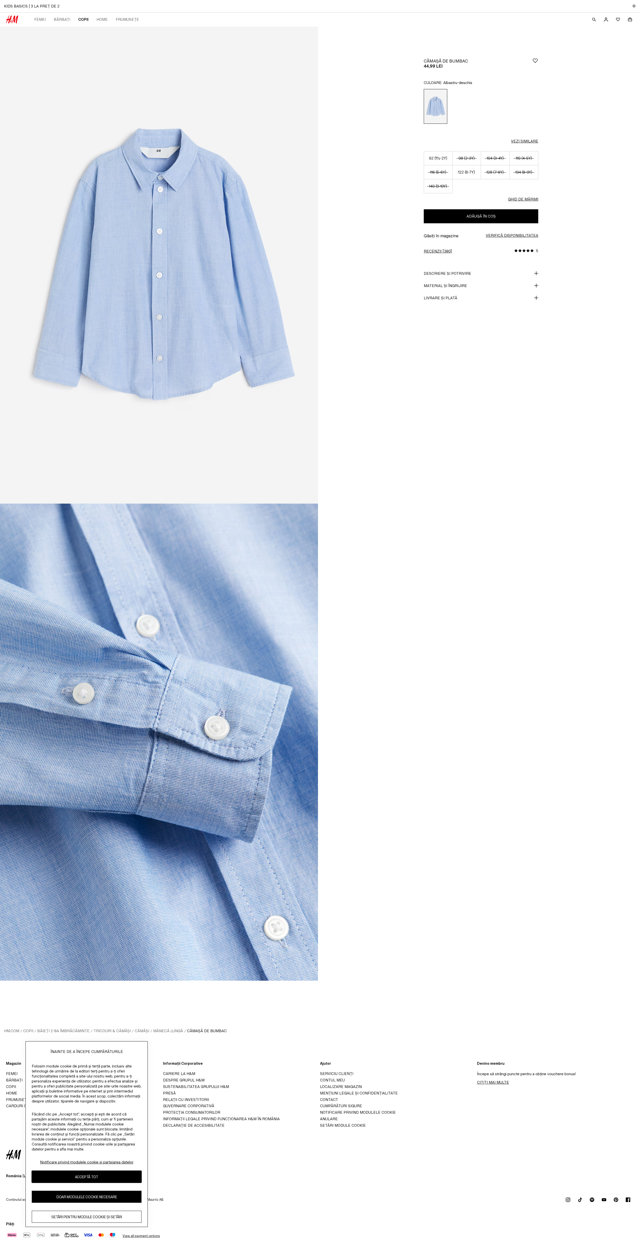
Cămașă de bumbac (207, 1031)
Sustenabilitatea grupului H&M (196, 1086)
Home (102, 19)
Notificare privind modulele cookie (358, 1112)
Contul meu (332, 1080)
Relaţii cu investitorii (186, 1099)
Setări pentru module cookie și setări (86, 1216)
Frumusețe (127, 19)
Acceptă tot (86, 1176)
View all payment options (141, 1236)
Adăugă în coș (481, 216)
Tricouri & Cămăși (112, 1031)
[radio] (435, 106)
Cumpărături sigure (341, 1106)
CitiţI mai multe (493, 1082)
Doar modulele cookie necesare (86, 1196)
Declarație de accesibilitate (193, 1125)
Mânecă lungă (168, 1031)
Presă (169, 1093)
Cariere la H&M (179, 1073)
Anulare (329, 1119)
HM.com (11, 1031)
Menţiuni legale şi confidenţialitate (359, 1093)
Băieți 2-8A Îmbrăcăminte (63, 1031)
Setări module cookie (343, 1125)
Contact (329, 1099)
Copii (83, 19)
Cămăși (142, 1031)
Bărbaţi (62, 19)
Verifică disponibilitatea (512, 235)
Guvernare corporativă (188, 1106)
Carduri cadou (21, 1106)
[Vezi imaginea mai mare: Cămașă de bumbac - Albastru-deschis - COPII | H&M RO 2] (159, 742)
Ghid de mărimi (523, 199)
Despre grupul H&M (183, 1080)
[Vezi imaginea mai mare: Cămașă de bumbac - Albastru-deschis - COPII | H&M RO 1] (159, 265)
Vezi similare (524, 141)
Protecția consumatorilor (191, 1112)
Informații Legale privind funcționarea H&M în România (221, 1119)
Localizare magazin (341, 1086)
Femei (40, 19)
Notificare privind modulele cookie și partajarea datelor (87, 1162)
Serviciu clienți (336, 1073)
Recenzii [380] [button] (438, 251)
